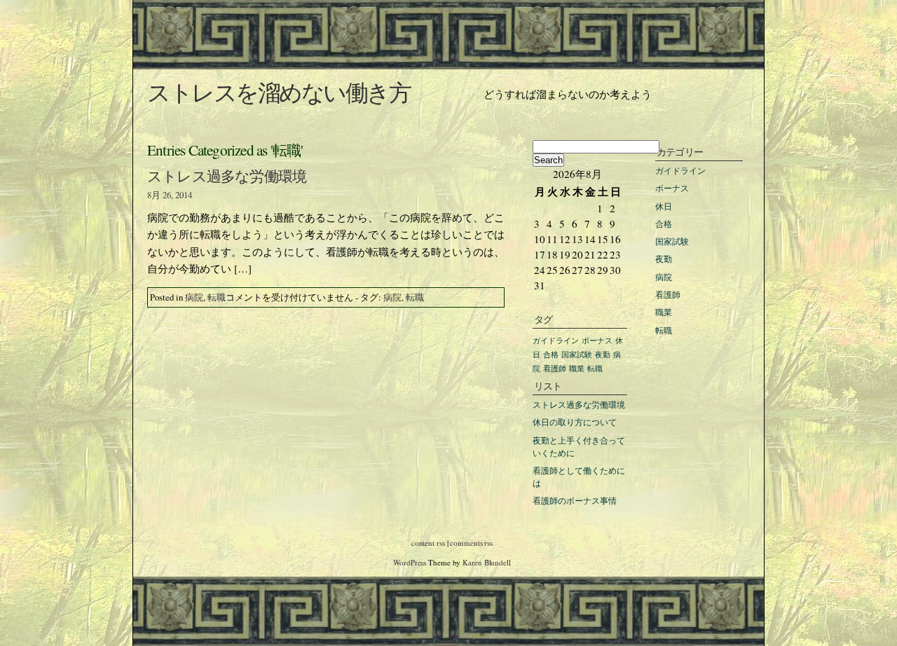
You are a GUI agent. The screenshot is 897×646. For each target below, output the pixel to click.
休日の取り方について (575, 421)
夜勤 (663, 258)
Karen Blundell (487, 562)
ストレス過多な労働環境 (226, 176)
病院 (194, 297)
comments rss (471, 542)
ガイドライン (680, 170)
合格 (663, 223)
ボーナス (672, 187)
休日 (663, 206)
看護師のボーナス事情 (575, 500)
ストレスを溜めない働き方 (278, 91)
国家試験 (672, 241)
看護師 (667, 294)
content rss (428, 542)
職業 (663, 311)
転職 (216, 297)
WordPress (409, 562)
